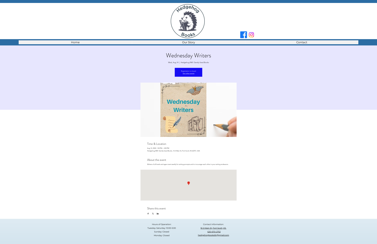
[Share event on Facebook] (148, 213)
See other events (188, 73)
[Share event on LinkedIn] (158, 213)
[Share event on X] (153, 213)
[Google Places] (251, 34)
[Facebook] (243, 34)
